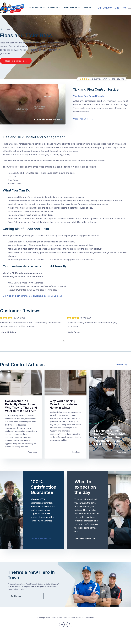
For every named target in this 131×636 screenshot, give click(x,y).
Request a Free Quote (47, 586)
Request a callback (14, 61)
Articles (87, 7)
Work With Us (70, 7)
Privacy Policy (69, 618)
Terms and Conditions (85, 618)
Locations (53, 7)
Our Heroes (15, 596)
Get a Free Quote (81, 119)
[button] (67, 341)
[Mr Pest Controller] (12, 12)
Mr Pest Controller (12, 154)
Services (9, 29)
